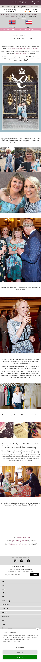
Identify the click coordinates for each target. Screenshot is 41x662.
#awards (19, 537)
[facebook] (28, 560)
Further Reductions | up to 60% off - (20, 30)
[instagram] (22, 560)
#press (28, 537)
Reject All (20, 652)
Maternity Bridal (21, 7)
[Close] (23, 18)
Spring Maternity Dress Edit (19, 541)
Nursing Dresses (34, 7)
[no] (12, 25)
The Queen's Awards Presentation (18, 544)
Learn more (16, 641)
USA (28, 27)
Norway (12, 27)
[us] (28, 25)
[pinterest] (15, 560)
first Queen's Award (21, 54)
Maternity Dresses (7, 7)
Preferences (20, 647)
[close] (37, 629)
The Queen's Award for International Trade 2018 (23, 48)
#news (24, 537)
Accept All (20, 657)
